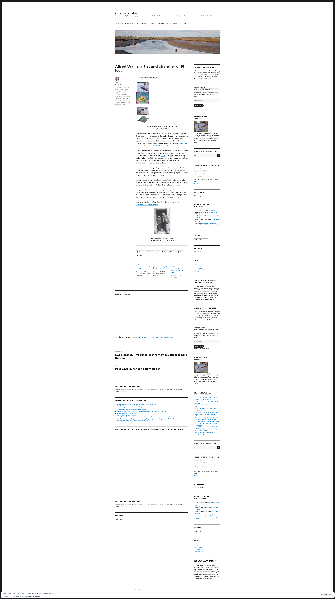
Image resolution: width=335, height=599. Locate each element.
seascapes (118, 104)
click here (196, 183)
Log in (197, 266)
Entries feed (198, 268)
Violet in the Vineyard (213, 210)
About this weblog (128, 23)
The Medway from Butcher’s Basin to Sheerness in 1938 (132, 420)
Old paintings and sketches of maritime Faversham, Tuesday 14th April (136, 404)
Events (119, 92)
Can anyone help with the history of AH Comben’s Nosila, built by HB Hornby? (207, 225)
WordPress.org (199, 272)
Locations (124, 92)
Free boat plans (142, 23)
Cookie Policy (37, 596)
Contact (185, 23)
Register (197, 264)
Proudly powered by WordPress (144, 590)
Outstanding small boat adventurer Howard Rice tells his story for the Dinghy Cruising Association (144, 417)
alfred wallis (118, 100)
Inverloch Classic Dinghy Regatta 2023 (127, 415)
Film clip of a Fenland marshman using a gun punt (130, 406)
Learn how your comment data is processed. (157, 337)
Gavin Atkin (118, 82)
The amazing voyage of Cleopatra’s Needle (128, 413)
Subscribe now (199, 105)
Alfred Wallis (156, 146)
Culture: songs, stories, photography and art (122, 90)
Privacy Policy (174, 23)
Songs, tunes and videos (159, 23)
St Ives (163, 155)
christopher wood (120, 102)
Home (117, 23)
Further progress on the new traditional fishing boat (131, 409)
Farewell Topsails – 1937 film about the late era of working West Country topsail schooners (142, 411)
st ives (123, 104)
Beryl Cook (183, 143)
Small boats (122, 96)
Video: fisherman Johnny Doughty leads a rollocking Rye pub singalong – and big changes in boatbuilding (146, 419)
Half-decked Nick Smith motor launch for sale (129, 408)
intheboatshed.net (127, 13)
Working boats (123, 98)
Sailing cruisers (119, 94)
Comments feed (199, 270)
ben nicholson (126, 100)
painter (128, 102)
